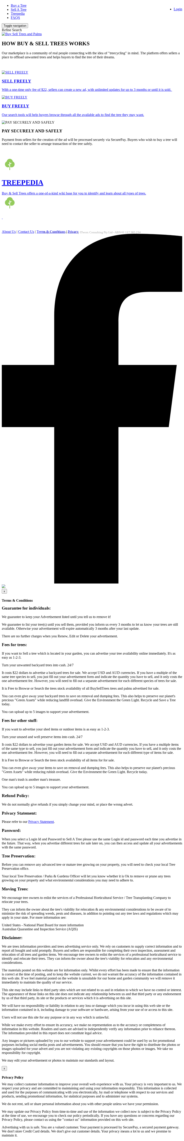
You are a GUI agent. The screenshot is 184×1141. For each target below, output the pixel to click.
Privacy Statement (41, 822)
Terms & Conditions (51, 232)
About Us (9, 232)
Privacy (73, 232)
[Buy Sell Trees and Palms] (22, 34)
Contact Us (26, 232)
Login (178, 9)
